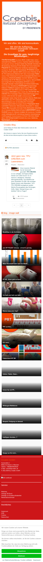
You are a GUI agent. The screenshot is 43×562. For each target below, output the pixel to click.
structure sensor (26, 71)
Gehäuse (37, 62)
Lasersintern (30, 110)
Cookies (3, 515)
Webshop (4, 491)
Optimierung (34, 118)
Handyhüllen (5, 83)
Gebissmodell (26, 93)
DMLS (10, 99)
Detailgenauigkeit (14, 118)
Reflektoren (5, 87)
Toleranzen (17, 112)
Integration (28, 79)
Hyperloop (25, 62)
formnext (6, 120)
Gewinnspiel (22, 86)
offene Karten (27, 118)
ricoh (13, 81)
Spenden (30, 78)
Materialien (11, 83)
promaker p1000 (32, 89)
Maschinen (34, 75)
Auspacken (27, 114)
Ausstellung (21, 101)
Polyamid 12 (6, 68)
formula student (31, 84)
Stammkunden (31, 112)
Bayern (19, 91)
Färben (37, 74)
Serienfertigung (5, 91)
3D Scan (23, 79)
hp (8, 108)
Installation (22, 112)
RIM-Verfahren (5, 99)
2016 (11, 120)
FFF (14, 99)
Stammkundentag (32, 68)
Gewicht (37, 69)
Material (38, 110)
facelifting (24, 99)
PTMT (26, 89)
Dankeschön (36, 66)
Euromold (21, 118)
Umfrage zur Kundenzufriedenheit (11, 495)
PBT (15, 79)
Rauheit (32, 93)
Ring (26, 64)
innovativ (30, 64)
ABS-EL (24, 60)
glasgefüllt (8, 116)
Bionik (12, 68)
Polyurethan (5, 71)
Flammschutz (12, 105)
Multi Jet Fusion (20, 110)
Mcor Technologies (29, 101)
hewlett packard (10, 73)
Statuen (37, 105)
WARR (20, 71)
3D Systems (12, 69)
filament (23, 87)
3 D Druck (24, 116)
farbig (37, 83)
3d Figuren (17, 64)
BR (15, 114)
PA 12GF (10, 71)
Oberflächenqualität (8, 60)
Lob (16, 101)
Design (24, 66)
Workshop (33, 71)
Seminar (10, 112)
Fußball (16, 83)
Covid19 (4, 116)
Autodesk (32, 81)
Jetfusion (4, 75)
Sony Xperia (18, 60)
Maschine (35, 77)
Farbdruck (11, 88)
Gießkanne (31, 62)
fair (16, 95)
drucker (25, 103)
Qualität (20, 95)
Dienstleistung (14, 85)
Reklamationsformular (7, 497)
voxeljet (28, 60)
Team (12, 89)
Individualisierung (10, 114)
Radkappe (21, 83)
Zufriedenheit (18, 99)
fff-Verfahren (30, 70)
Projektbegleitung (19, 81)
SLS (25, 83)
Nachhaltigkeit (19, 103)
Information (13, 92)
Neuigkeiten (17, 87)
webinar (36, 60)
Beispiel (37, 116)
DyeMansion (25, 68)
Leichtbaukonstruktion (27, 95)
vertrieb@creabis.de (12, 468)
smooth (3, 114)
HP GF (3, 110)
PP (34, 96)
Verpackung (14, 66)
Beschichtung (5, 79)
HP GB (38, 71)
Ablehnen (21, 556)
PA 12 (9, 93)
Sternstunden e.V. (29, 105)
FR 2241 (19, 66)
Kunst (39, 98)
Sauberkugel (5, 98)
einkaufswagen (31, 99)
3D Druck (12, 64)
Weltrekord (17, 73)
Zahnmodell (5, 62)
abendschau (7, 66)
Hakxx (25, 73)
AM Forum (15, 120)
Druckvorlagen (31, 73)
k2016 (8, 95)
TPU (30, 88)
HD (2, 73)
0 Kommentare (19, 198)
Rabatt (3, 85)
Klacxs (3, 118)
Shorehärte (36, 64)
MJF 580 (33, 92)
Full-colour (20, 98)
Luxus (13, 101)
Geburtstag (38, 108)
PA (12, 112)
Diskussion (7, 85)
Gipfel (33, 87)
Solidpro (32, 60)
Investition (4, 95)
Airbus (26, 91)
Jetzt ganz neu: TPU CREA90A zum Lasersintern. (20, 159)
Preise (8, 75)
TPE (5, 73)
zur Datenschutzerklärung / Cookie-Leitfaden (17, 560)
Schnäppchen (5, 69)
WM (26, 112)
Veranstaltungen (22, 69)
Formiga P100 (7, 81)
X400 (7, 118)
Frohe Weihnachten (28, 108)
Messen (18, 80)
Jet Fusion (27, 82)
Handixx (11, 98)
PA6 (30, 91)
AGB (2, 513)
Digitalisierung (5, 77)
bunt (3, 81)
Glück (16, 89)
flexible (22, 64)
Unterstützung (20, 114)
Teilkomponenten (20, 105)
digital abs (15, 71)
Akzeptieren (21, 551)
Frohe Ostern (31, 116)
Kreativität (4, 112)
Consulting (38, 112)
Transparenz (19, 62)
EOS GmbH (20, 108)
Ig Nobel (13, 103)
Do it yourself (19, 75)
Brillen (14, 62)
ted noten (13, 95)
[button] (27, 140)
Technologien (14, 93)
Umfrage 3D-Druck (6, 493)
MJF (22, 73)
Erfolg (15, 98)
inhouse (10, 62)
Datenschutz (5, 517)
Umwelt (38, 80)
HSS (27, 66)
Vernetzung (13, 75)
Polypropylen (31, 104)
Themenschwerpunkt (17, 116)
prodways (18, 78)
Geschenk (24, 77)
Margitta (13, 165)
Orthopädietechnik (6, 89)
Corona (31, 66)
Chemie (27, 87)
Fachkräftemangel (6, 103)
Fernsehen (8, 110)
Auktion (13, 110)
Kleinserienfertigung (7, 101)
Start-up (34, 79)
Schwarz (36, 93)
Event (38, 75)
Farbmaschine (17, 68)
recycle (23, 91)
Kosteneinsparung (35, 114)
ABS (17, 70)
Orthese (20, 93)
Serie (35, 98)
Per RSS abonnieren (13, 148)
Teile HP (11, 79)
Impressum (4, 511)
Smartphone (21, 89)
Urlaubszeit (12, 78)
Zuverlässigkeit (27, 75)
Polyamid (4, 108)
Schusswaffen (12, 108)
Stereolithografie (6, 64)
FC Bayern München (28, 98)
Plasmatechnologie (32, 85)
